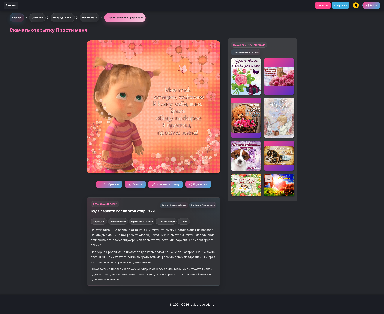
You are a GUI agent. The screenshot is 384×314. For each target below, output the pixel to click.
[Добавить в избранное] (289, 63)
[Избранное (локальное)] (356, 5)
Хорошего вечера (166, 221)
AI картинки (340, 5)
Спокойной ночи (118, 221)
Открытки (322, 5)
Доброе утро (99, 221)
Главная (11, 5)
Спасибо (184, 221)
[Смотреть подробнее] (246, 76)
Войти (373, 5)
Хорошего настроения (142, 221)
